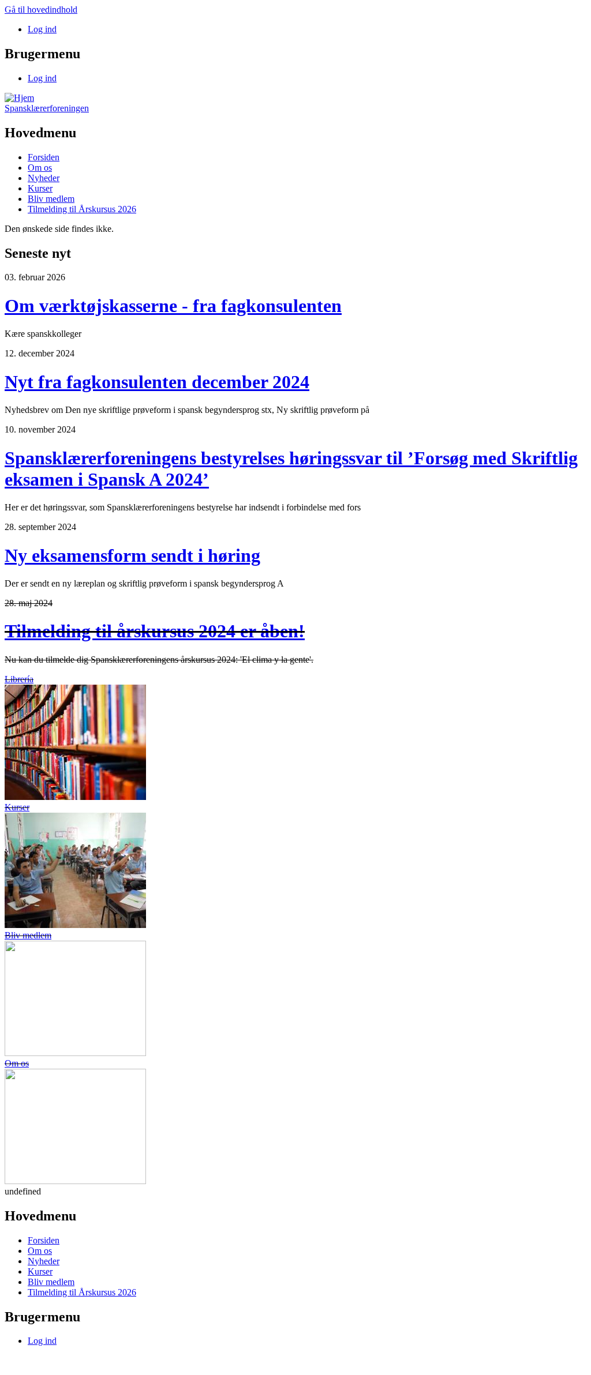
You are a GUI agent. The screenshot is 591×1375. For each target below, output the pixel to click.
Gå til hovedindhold (41, 9)
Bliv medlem (51, 199)
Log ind (42, 29)
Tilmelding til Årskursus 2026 (82, 209)
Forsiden (43, 157)
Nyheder (43, 178)
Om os (40, 167)
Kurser (40, 188)
